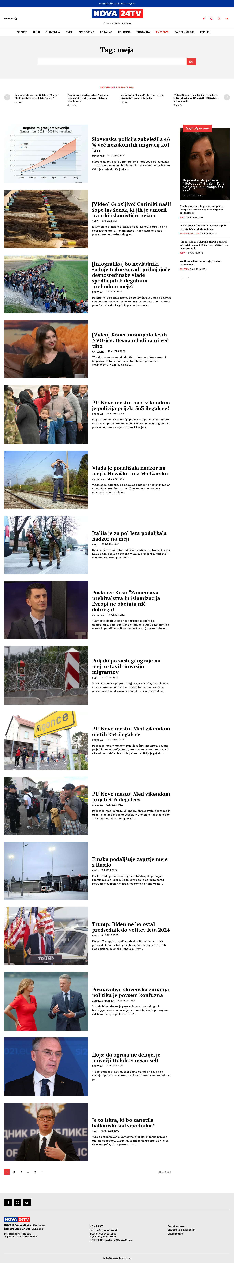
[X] (219, 19)
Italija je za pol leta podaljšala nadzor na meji (129, 536)
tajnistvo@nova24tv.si (103, 1236)
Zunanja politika (103, 1001)
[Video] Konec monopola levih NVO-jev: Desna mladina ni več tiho (130, 340)
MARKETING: (97, 1240)
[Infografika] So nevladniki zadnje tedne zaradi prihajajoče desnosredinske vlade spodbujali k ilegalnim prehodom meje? (131, 275)
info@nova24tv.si (107, 1230)
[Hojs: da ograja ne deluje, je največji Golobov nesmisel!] (46, 1066)
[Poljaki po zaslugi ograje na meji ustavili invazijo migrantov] (46, 675)
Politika (97, 292)
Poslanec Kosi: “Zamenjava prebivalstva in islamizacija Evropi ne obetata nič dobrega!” (126, 601)
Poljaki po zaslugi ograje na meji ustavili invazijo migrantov (126, 666)
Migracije (98, 156)
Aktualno (98, 351)
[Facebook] (204, 19)
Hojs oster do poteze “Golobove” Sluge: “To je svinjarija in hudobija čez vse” (36, 96)
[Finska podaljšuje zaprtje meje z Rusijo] (46, 871)
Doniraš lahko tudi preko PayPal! (117, 3)
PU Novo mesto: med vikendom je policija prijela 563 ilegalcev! (131, 405)
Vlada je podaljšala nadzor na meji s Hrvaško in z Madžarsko (130, 470)
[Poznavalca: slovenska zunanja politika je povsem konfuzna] (46, 1001)
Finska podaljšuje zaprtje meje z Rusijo (130, 862)
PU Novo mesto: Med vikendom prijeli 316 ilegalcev (131, 796)
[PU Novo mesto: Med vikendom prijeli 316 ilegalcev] (46, 806)
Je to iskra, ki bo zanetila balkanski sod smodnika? (123, 1122)
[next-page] (227, 97)
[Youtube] (227, 19)
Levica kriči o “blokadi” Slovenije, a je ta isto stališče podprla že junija (142, 96)
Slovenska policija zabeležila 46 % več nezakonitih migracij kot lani (131, 145)
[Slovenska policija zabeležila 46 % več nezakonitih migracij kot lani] (46, 154)
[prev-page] (7, 97)
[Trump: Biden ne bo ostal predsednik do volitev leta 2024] (46, 936)
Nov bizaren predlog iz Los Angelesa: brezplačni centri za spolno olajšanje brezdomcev (88, 98)
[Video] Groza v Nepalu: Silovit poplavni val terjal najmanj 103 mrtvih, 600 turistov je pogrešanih (196, 98)
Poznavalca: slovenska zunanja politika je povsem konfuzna (130, 992)
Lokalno (97, 414)
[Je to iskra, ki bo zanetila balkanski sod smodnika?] (46, 1132)
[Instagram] (211, 19)
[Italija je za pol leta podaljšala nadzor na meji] (46, 545)
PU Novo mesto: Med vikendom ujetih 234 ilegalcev (131, 731)
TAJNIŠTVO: (97, 1234)
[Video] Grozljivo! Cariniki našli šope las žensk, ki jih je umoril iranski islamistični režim (131, 210)
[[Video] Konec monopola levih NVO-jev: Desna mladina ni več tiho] (46, 349)
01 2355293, (110, 1234)
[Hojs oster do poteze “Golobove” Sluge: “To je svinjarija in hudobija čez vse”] (205, 164)
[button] (11, 18)
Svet (95, 221)
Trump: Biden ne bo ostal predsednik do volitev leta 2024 (131, 927)
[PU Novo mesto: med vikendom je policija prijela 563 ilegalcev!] (46, 414)
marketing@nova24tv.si (118, 1240)
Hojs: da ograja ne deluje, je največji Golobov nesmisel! (126, 1057)
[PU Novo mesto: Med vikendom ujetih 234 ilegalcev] (46, 740)
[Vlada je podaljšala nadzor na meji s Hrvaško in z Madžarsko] (46, 480)
